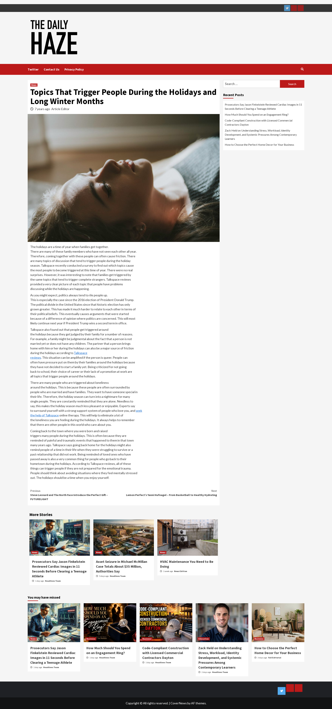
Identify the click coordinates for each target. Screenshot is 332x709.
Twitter (33, 69)
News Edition (180, 571)
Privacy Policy (74, 69)
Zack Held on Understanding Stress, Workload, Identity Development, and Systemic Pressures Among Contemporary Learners (261, 134)
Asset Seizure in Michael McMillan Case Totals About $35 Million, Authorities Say (121, 566)
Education (204, 638)
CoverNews (178, 703)
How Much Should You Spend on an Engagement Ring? (257, 114)
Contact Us (51, 69)
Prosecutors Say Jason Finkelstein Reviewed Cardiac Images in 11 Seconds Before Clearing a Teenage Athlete (263, 106)
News (33, 85)
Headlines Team (53, 581)
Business (90, 638)
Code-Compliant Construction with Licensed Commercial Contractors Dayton (258, 122)
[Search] (302, 69)
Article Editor (60, 109)
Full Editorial (274, 657)
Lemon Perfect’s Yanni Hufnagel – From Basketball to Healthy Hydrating (171, 493)
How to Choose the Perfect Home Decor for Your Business (259, 144)
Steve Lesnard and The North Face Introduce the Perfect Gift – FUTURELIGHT (69, 495)
